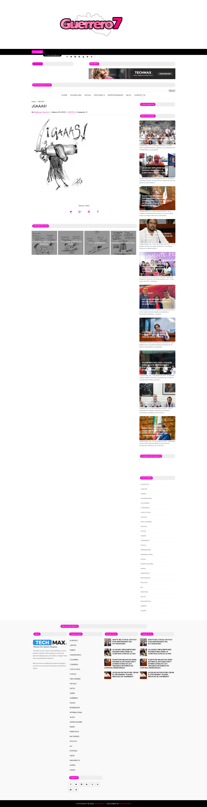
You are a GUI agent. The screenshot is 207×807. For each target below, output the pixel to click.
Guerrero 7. (100, 804)
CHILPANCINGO (146, 498)
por (142, 587)
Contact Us (139, 95)
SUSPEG (144, 606)
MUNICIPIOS (145, 573)
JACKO (143, 559)
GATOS (143, 531)
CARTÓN (40, 102)
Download (76, 95)
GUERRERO (145, 540)
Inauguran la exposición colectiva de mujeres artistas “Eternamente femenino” (155, 267)
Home (64, 95)
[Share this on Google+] (80, 211)
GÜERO (143, 536)
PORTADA (144, 592)
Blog (128, 95)
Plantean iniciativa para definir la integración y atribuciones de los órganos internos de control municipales (157, 201)
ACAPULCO (145, 484)
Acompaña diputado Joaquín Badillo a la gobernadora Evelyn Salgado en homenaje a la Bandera (157, 366)
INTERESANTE (146, 550)
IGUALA (143, 545)
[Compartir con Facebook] (98, 211)
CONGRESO (145, 508)
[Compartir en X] (71, 211)
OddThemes (125, 804)
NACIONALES (145, 578)
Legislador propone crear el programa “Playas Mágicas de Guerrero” (157, 236)
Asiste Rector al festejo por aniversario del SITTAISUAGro (157, 138)
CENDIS (143, 494)
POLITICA (144, 582)
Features (98, 95)
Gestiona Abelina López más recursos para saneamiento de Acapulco (156, 301)
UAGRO (143, 610)
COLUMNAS (145, 503)
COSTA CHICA (146, 512)
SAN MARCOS (146, 601)
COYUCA (144, 517)
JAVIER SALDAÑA (147, 564)
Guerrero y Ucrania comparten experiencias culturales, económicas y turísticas (155, 399)
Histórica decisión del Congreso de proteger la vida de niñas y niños (155, 334)
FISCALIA (144, 526)
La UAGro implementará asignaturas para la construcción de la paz (154, 170)
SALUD (143, 596)
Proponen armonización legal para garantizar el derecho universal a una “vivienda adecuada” (155, 432)
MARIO (143, 568)
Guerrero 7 (37, 64)
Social (87, 95)
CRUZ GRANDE (146, 522)
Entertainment (115, 95)
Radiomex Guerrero (42, 112)
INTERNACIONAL (147, 554)
